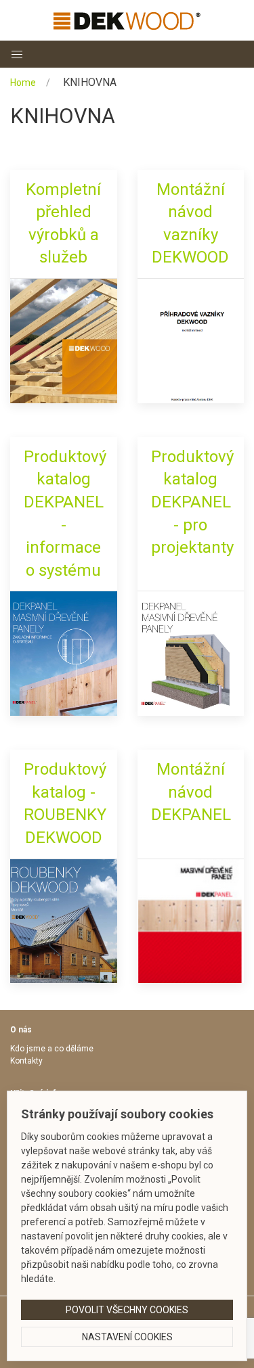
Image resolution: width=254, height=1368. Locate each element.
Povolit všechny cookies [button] (127, 1309)
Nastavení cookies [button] (127, 1336)
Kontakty (26, 1061)
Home (23, 82)
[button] (17, 54)
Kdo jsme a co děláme (51, 1048)
